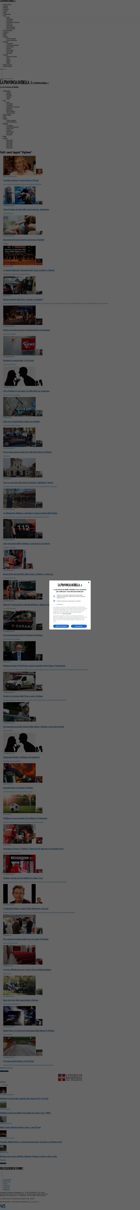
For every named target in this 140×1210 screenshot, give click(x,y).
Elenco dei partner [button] (67, 613)
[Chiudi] (88, 582)
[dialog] (70, 605)
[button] (70, 604)
